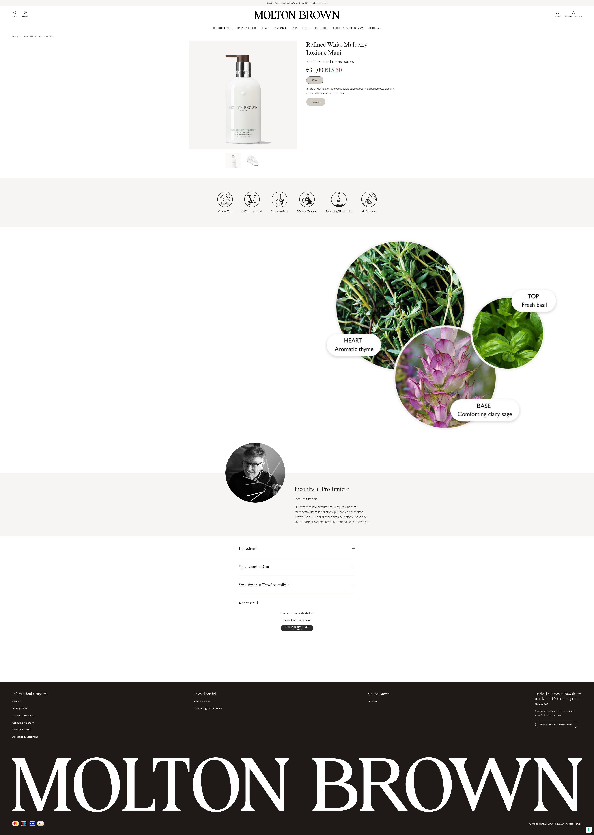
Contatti (16, 701)
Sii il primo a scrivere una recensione (297, 628)
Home (15, 36)
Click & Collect (202, 701)
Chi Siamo (373, 701)
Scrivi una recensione (343, 61)
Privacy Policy (20, 708)
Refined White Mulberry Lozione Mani (38, 36)
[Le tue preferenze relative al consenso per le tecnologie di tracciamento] (589, 830)
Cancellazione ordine (23, 722)
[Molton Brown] (297, 15)
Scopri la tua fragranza (348, 28)
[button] (14, 14)
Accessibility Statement (25, 736)
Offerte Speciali (222, 28)
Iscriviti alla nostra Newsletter (556, 724)
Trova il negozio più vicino (208, 708)
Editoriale (374, 28)
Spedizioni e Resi (21, 729)
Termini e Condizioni (23, 715)
